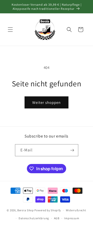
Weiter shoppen (46, 102)
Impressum (71, 218)
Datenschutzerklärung (34, 218)
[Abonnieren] (72, 150)
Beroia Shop (25, 210)
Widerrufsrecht (76, 210)
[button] (10, 29)
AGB (56, 218)
